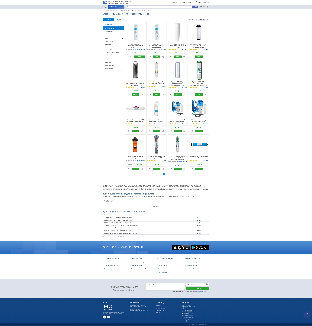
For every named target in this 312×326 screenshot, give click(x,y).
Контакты (158, 312)
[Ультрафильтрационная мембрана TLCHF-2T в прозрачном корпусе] (178, 144)
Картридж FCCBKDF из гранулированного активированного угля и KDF (199, 83)
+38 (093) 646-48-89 (189, 319)
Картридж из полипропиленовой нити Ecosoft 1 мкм (135, 45)
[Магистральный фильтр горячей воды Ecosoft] (135, 144)
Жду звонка (197, 288)
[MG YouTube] (108, 317)
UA (203, 2)
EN (208, 2)
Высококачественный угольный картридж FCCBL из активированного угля (135, 83)
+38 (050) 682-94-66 (189, 317)
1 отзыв (184, 49)
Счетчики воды (109, 31)
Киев (174, 2)
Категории (113, 7)
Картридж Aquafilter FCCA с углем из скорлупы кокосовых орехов (198, 45)
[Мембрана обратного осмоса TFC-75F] (199, 144)
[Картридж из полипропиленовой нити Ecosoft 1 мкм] (135, 32)
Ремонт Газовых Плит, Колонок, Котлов (195, 262)
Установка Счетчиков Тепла (111, 265)
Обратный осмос (110, 55)
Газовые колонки (109, 65)
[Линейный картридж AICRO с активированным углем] (156, 70)
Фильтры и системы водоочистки (110, 48)
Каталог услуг (108, 24)
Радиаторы (108, 62)
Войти (199, 2)
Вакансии (158, 305)
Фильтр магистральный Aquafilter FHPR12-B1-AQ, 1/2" (178, 120)
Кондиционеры (109, 41)
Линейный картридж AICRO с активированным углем (156, 82)
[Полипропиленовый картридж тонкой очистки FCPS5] (178, 32)
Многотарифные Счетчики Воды (113, 269)
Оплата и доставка (161, 308)
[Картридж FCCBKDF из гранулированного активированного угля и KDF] (199, 70)
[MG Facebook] (105, 317)
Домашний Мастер (163, 262)
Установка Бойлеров (163, 272)
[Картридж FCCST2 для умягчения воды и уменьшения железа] (178, 70)
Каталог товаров (109, 28)
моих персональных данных (201, 291)
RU (205, 2)
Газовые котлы (109, 68)
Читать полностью (156, 206)
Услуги (119, 19)
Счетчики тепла (109, 35)
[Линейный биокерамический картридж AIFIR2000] (156, 144)
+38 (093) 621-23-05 (189, 313)
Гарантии (158, 307)
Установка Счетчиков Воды (111, 262)
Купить (157, 56)
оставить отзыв (140, 49)
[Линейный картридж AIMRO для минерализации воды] (135, 108)
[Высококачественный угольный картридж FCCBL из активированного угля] (135, 70)
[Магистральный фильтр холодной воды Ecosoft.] (156, 108)
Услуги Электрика (163, 269)
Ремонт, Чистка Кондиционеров (193, 269)
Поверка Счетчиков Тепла (138, 265)
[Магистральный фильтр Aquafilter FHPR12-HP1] (199, 108)
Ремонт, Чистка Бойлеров (192, 265)
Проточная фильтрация (112, 52)
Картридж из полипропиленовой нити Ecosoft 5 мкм (156, 45)
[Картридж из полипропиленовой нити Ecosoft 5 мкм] (156, 32)
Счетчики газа (108, 59)
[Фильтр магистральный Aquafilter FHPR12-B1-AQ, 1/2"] (178, 108)
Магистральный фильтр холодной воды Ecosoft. (156, 120)
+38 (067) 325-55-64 (189, 315)
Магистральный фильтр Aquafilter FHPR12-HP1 (198, 120)
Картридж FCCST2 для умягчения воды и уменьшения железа (178, 83)
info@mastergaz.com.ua (190, 321)
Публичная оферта (161, 310)
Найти (195, 6)
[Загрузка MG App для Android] (200, 247)
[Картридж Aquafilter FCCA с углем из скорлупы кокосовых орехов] (199, 32)
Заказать (139, 56)
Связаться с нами (307, 314)
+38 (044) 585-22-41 (189, 312)
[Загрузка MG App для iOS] (181, 247)
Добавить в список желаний (130, 56)
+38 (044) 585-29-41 (186, 2)
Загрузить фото (207, 284)
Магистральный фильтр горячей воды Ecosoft (135, 157)
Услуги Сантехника (163, 265)
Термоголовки (108, 44)
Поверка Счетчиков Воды (138, 262)
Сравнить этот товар (163, 56)
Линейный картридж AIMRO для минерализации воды (135, 120)
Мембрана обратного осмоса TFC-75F (199, 157)
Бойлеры (107, 38)
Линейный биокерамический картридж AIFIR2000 (156, 157)
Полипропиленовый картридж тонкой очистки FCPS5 (178, 45)
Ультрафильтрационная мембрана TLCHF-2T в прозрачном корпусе (177, 158)
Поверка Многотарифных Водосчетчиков (142, 269)
